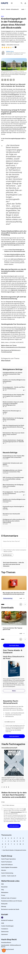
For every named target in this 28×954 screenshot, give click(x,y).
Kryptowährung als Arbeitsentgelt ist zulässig (13, 507)
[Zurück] (20, 604)
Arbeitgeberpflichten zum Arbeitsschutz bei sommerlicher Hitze (13, 373)
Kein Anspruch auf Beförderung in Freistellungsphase (10, 351)
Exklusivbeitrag (7, 598)
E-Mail (3, 802)
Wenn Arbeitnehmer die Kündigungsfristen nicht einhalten (13, 418)
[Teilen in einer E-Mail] (2, 80)
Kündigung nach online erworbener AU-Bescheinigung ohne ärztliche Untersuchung (14, 521)
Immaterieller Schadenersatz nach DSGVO (12, 463)
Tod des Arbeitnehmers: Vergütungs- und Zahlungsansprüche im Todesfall (13, 440)
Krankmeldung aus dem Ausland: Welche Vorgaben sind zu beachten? (14, 395)
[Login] (25, 3)
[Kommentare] (15, 47)
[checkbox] (2, 550)
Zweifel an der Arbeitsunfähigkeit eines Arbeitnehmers (14, 380)
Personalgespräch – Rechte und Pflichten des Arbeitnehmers (14, 387)
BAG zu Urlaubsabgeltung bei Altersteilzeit (13, 347)
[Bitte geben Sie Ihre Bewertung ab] (11, 47)
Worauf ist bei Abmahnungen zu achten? (12, 411)
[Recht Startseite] (5, 3)
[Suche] (21, 3)
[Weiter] (25, 604)
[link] (3, 9)
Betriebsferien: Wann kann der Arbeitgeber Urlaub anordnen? (14, 433)
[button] (7, 555)
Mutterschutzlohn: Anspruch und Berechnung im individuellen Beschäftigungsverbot (13, 403)
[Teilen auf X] (5, 80)
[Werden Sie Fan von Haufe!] (2, 917)
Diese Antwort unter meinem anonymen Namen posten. (15, 550)
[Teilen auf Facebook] (8, 80)
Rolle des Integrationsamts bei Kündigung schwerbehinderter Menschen (13, 426)
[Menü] (11, 3)
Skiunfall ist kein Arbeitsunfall (11, 514)
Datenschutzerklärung (16, 812)
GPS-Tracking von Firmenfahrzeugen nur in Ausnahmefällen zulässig (13, 478)
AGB (24, 809)
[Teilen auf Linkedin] (13, 80)
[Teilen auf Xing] (11, 80)
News (3, 45)
